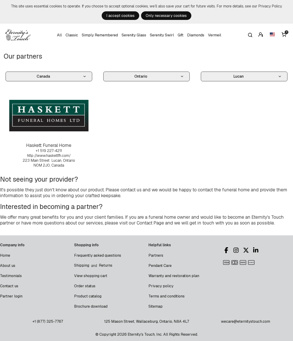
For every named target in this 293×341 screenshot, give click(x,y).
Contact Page (150, 223)
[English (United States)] (273, 35)
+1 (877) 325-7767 (47, 321)
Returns (105, 265)
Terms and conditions (166, 296)
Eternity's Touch (18, 35)
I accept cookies (120, 15)
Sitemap (155, 306)
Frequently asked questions (97, 255)
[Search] (250, 35)
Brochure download (90, 306)
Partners (155, 255)
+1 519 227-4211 (49, 150)
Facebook (227, 250)
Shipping (81, 265)
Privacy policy (160, 286)
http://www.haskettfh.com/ (49, 155)
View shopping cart (90, 275)
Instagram (236, 250)
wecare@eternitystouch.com (245, 321)
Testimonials (11, 275)
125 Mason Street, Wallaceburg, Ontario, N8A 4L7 (146, 321)
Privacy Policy (270, 6)
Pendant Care (160, 265)
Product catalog (87, 296)
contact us (131, 190)
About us (7, 265)
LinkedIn (256, 250)
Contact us (9, 286)
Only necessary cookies (166, 15)
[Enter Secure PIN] (261, 35)
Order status (84, 286)
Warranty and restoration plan (173, 275)
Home (5, 255)
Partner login (11, 296)
